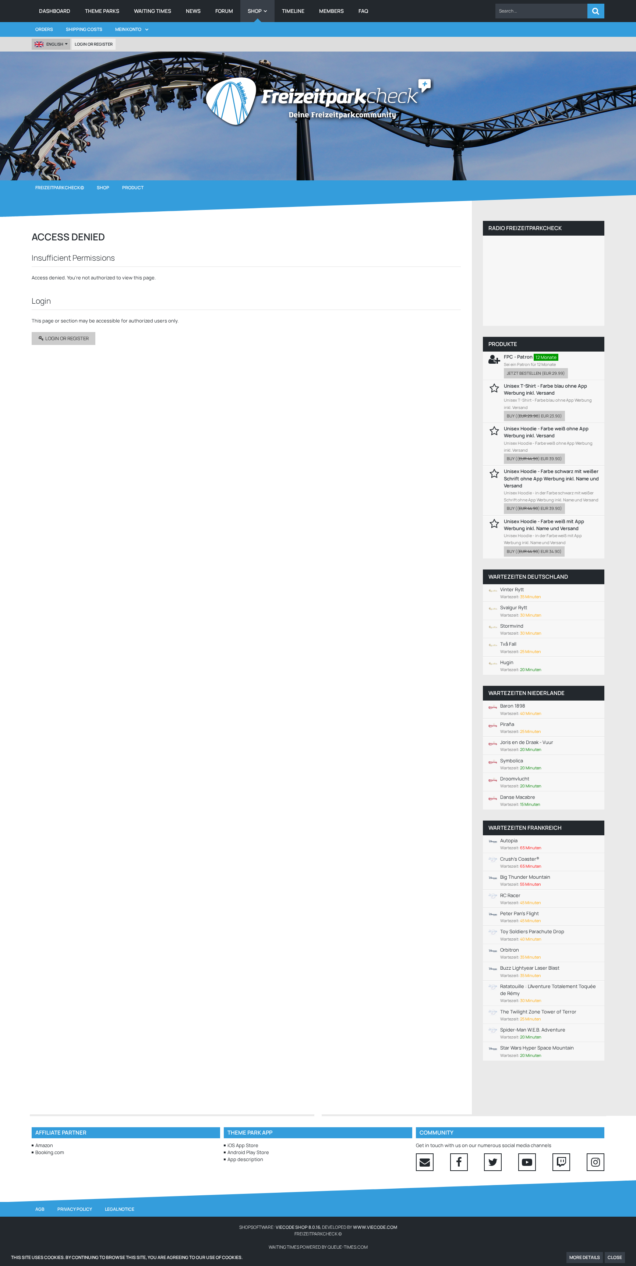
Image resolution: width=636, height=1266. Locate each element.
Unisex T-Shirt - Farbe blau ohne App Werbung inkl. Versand (545, 389)
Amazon (44, 1145)
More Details (584, 1257)
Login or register (94, 44)
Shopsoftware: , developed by (318, 1227)
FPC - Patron (518, 356)
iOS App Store (242, 1145)
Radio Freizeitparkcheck (525, 228)
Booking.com (49, 1152)
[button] (541, 11)
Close (615, 1257)
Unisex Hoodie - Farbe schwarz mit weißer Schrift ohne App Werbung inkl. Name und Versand (551, 478)
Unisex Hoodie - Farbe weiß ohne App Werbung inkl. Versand (546, 432)
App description (245, 1159)
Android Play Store (248, 1152)
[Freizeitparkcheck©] (318, 101)
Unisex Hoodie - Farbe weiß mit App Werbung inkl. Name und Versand (544, 525)
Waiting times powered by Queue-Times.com (318, 1247)
